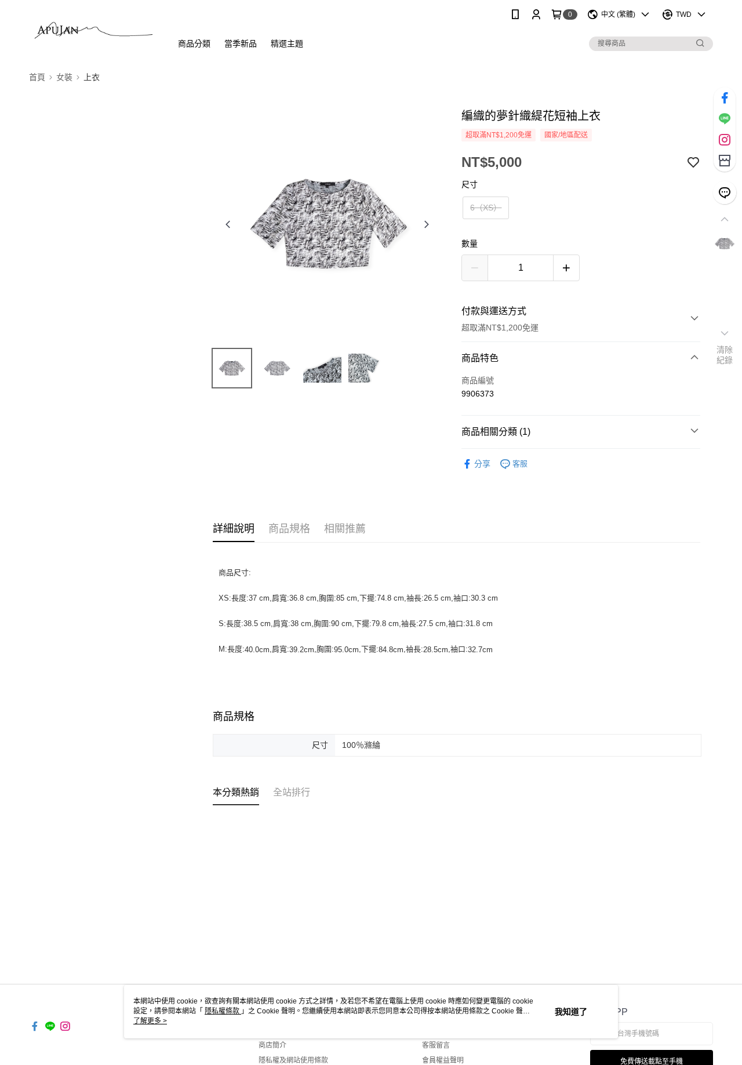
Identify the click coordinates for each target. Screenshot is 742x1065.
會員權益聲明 (443, 1060)
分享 (482, 463)
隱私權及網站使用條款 (293, 1060)
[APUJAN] (93, 30)
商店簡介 (272, 1045)
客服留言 (436, 1045)
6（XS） (485, 207)
